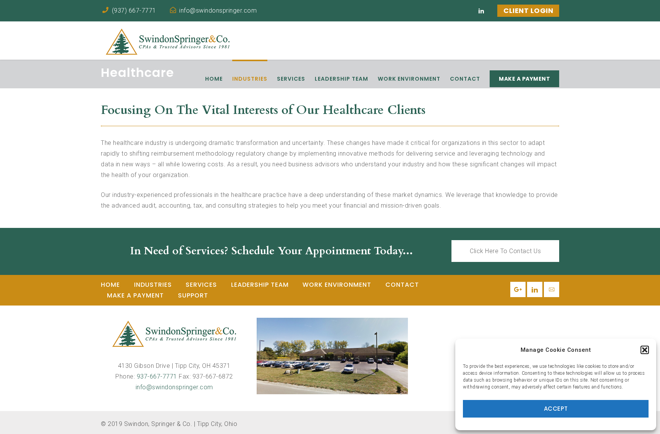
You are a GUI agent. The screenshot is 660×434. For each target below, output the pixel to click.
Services (201, 284)
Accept (556, 409)
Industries (153, 284)
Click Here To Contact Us (505, 251)
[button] (645, 350)
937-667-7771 (157, 376)
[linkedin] (481, 11)
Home (110, 284)
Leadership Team (260, 284)
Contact (402, 284)
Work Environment (336, 284)
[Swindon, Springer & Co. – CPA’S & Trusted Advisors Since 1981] (168, 40)
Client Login (528, 10)
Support (193, 295)
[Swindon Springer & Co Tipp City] (332, 356)
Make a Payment (135, 295)
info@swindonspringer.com (174, 387)
